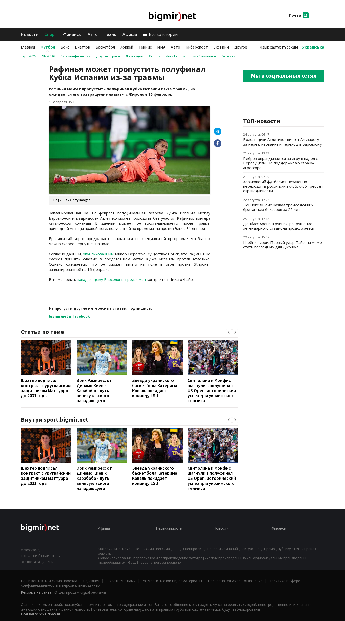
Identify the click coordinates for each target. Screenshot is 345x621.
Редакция (91, 580)
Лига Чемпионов (204, 56)
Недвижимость (169, 528)
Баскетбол (105, 47)
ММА (161, 47)
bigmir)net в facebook (69, 316)
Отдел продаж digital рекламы (80, 592)
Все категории (163, 34)
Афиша (129, 34)
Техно (110, 34)
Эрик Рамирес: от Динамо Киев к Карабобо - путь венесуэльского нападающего (94, 390)
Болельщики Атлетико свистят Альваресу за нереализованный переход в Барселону (282, 142)
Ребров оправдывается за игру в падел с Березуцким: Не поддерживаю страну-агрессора (280, 163)
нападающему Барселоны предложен (111, 279)
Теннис (145, 47)
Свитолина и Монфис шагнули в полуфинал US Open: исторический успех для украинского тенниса (212, 390)
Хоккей (126, 47)
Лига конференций (75, 56)
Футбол (47, 47)
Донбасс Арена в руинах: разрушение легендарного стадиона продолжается (278, 226)
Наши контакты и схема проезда (49, 580)
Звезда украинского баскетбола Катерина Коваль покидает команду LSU (154, 387)
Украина (228, 56)
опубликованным (99, 253)
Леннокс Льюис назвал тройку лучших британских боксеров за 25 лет (278, 207)
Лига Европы (176, 56)
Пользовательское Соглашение (235, 580)
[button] (229, 332)
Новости (29, 34)
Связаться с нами (120, 580)
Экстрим (221, 47)
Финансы (72, 34)
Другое (240, 47)
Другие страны (108, 56)
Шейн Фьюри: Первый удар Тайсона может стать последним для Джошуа (283, 244)
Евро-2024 (29, 56)
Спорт (50, 34)
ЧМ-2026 (48, 56)
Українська (313, 47)
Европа (154, 56)
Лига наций (134, 56)
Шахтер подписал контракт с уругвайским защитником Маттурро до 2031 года (46, 387)
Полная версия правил (40, 614)
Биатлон (82, 47)
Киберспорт (197, 47)
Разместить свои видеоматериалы (172, 580)
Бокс (65, 47)
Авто (93, 34)
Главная (28, 47)
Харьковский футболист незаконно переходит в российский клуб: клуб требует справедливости (283, 186)
